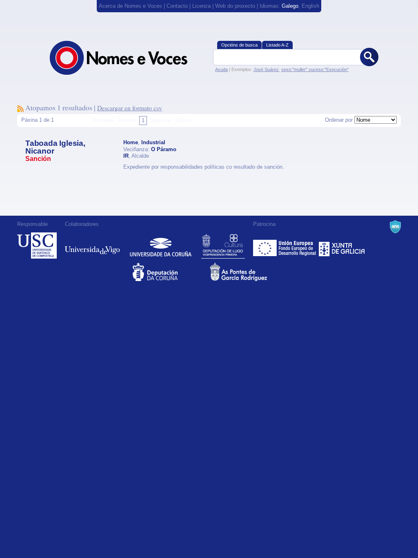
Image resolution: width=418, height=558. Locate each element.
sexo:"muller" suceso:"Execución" (315, 69)
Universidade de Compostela (37, 245)
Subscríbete (20, 108)
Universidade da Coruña (160, 245)
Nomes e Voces (127, 58)
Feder (285, 245)
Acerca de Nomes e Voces (130, 6)
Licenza (201, 6)
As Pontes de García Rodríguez (247, 272)
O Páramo (163, 149)
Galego (290, 6)
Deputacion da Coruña (170, 272)
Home (130, 142)
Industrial (153, 142)
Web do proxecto (235, 6)
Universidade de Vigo (92, 245)
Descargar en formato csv (129, 107)
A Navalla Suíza (395, 226)
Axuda (221, 69)
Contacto (177, 6)
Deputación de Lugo (223, 245)
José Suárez (266, 69)
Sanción (38, 158)
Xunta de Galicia (342, 245)
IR (126, 156)
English (310, 6)
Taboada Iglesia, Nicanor (55, 147)
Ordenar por (339, 120)
